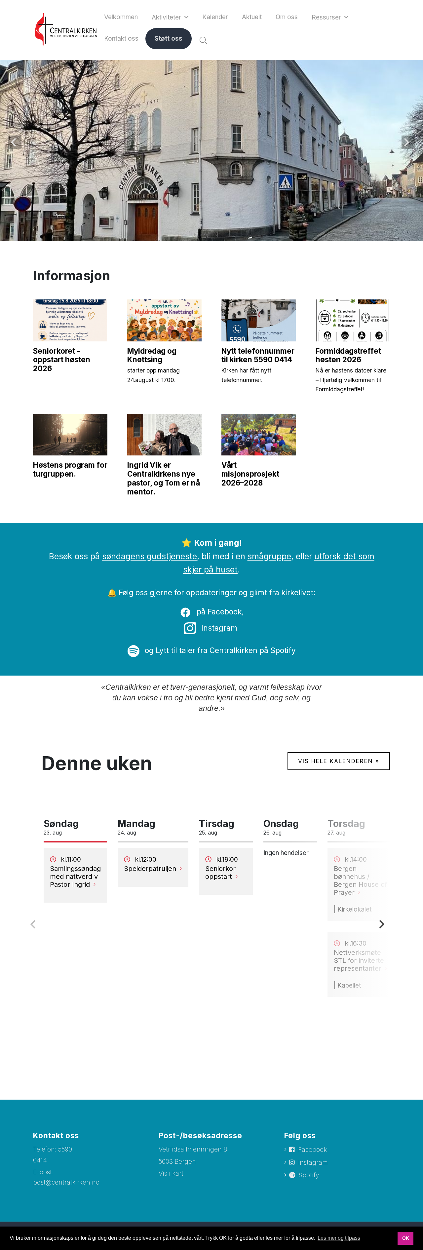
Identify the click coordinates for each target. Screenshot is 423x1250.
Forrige (14, 142)
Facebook (312, 1149)
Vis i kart (171, 1173)
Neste (408, 142)
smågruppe (269, 556)
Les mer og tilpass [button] (339, 1238)
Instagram (219, 627)
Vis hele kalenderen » (338, 761)
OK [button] (405, 1238)
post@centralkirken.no (66, 1182)
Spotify (308, 1175)
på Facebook (218, 611)
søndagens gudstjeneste (149, 556)
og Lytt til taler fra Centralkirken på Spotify (219, 650)
